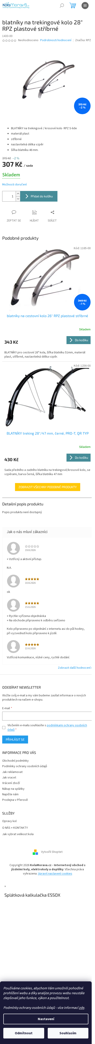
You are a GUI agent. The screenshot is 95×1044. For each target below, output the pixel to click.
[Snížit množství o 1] (18, 198)
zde (81, 1007)
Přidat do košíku (42, 196)
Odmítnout (23, 1033)
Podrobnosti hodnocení (55, 40)
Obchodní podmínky (15, 761)
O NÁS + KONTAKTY (15, 828)
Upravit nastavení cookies (55, 873)
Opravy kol (9, 821)
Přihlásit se (15, 739)
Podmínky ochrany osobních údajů (24, 766)
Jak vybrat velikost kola (18, 834)
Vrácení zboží (11, 783)
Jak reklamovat (12, 772)
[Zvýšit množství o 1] (18, 193)
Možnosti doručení (14, 185)
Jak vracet (9, 777)
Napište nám (10, 794)
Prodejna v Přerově (15, 800)
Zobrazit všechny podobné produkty (48, 487)
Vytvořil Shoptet (52, 852)
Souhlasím (67, 1033)
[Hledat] (61, 5)
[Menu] (85, 5)
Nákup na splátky (13, 789)
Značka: (83, 40)
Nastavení (46, 1019)
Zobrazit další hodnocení (74, 668)
